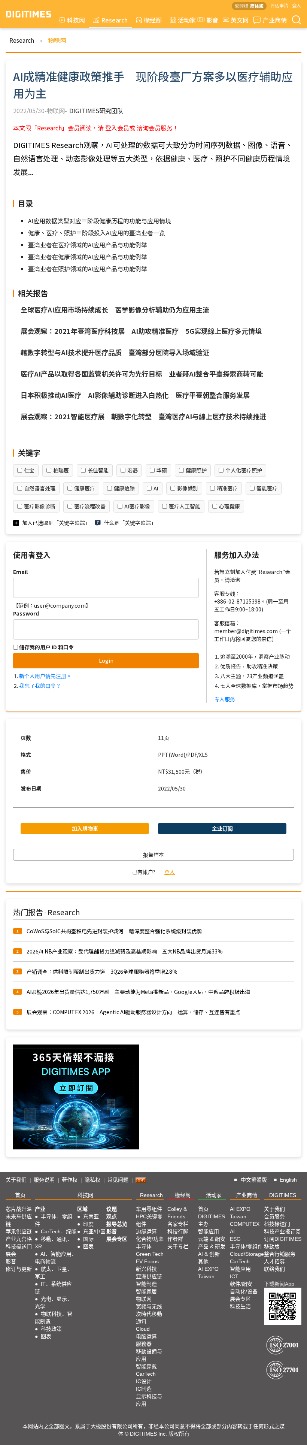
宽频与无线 (149, 1306)
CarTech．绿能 (58, 1231)
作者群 (175, 1239)
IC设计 (144, 1381)
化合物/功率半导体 (150, 1242)
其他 (203, 1261)
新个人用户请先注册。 (45, 676)
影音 (209, 19)
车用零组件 (149, 1209)
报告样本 (153, 854)
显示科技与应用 (149, 1400)
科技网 (76, 19)
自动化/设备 (244, 1291)
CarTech (146, 1374)
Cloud (143, 1329)
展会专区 (116, 1239)
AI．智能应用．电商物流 (56, 1257)
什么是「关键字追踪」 (130, 522)
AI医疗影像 (137, 506)
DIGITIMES (282, 1195)
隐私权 (92, 1180)
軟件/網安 (241, 1284)
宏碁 (132, 470)
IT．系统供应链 (53, 1287)
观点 (111, 1216)
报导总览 (116, 1224)
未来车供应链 (19, 1220)
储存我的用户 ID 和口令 (46, 647)
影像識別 (187, 488)
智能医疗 (266, 488)
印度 (88, 1224)
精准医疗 (227, 488)
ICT (234, 1276)
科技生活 (240, 1306)
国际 (88, 1239)
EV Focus (147, 1261)
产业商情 (275, 19)
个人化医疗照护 (243, 470)
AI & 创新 (209, 1254)
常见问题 (117, 1180)
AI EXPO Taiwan (208, 1272)
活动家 (187, 19)
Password (26, 613)
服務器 (144, 1344)
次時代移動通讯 (149, 1317)
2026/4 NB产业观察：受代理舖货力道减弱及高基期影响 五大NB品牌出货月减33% (125, 951)
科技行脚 (177, 1231)
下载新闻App (279, 1284)
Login (106, 660)
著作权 (69, 1180)
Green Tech (150, 1254)
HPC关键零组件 (149, 1220)
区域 (82, 1209)
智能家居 (146, 1291)
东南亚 (91, 1216)
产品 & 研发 (211, 1246)
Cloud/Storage (247, 1254)
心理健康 (229, 506)
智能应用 (208, 1231)
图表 (46, 1336)
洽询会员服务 (155, 127)
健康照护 (196, 470)
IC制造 (144, 1389)
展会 (11, 1254)
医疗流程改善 (90, 506)
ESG (235, 1239)
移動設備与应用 (149, 1355)
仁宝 (29, 470)
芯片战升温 (19, 1209)
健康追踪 (124, 488)
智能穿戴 (146, 1366)
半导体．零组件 (53, 1220)
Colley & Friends (177, 1212)
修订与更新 (19, 1269)
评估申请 (279, 5)
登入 (296, 5)
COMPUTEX (244, 1224)
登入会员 (117, 127)
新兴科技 (146, 1269)
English (288, 1180)
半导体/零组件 (246, 1246)
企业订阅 (222, 828)
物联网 (57, 40)
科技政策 (51, 1329)
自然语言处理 (39, 488)
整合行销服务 (279, 1254)
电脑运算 (146, 1336)
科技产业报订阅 (282, 1231)
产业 (40, 1209)
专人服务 (224, 699)
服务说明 (44, 1180)
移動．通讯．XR (53, 1242)
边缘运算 (146, 1231)
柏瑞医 (61, 470)
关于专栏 (177, 1246)
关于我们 (16, 1180)
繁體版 (241, 6)
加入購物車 (85, 828)
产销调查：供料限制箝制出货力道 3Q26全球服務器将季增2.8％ (102, 971)
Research (114, 19)
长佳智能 (98, 470)
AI (156, 488)
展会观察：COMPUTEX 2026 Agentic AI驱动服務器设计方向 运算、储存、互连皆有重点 (133, 1012)
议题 (111, 1209)
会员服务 (274, 1216)
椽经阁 (153, 19)
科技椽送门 (19, 1246)
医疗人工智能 (184, 506)
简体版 (257, 6)
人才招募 (274, 1261)
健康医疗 (84, 488)
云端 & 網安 (211, 1239)
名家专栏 (177, 1224)
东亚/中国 (94, 1231)
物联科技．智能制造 (53, 1317)
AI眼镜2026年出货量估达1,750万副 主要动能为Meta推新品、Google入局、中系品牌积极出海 (138, 991)
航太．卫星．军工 (53, 1272)
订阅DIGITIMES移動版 (282, 1242)
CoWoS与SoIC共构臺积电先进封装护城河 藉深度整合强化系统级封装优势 (114, 931)
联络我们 (274, 1269)
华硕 (161, 470)
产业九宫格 (19, 1239)
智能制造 (146, 1284)
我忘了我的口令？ (40, 685)
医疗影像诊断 (39, 506)
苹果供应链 (19, 1231)
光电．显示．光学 (53, 1302)
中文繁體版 (254, 1180)
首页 (20, 1195)
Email (20, 571)
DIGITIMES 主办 (211, 1220)
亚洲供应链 (149, 1276)
